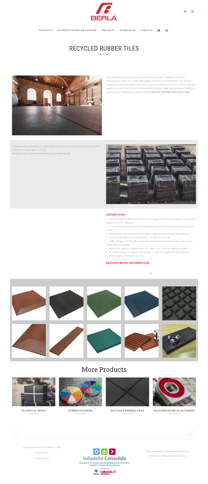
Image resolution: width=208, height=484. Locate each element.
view (33, 391)
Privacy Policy (41, 453)
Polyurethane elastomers (174, 410)
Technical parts (33, 410)
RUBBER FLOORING (80, 410)
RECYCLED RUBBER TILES (127, 410)
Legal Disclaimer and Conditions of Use (41, 447)
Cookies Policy (42, 458)
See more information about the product (170, 92)
